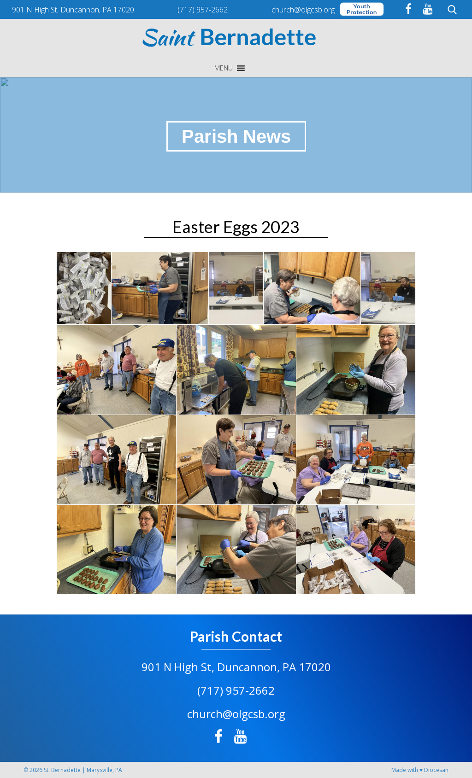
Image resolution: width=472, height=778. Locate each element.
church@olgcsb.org (236, 713)
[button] (223, 68)
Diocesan (436, 770)
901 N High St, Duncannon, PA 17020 (236, 666)
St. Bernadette (62, 770)
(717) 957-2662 (236, 690)
